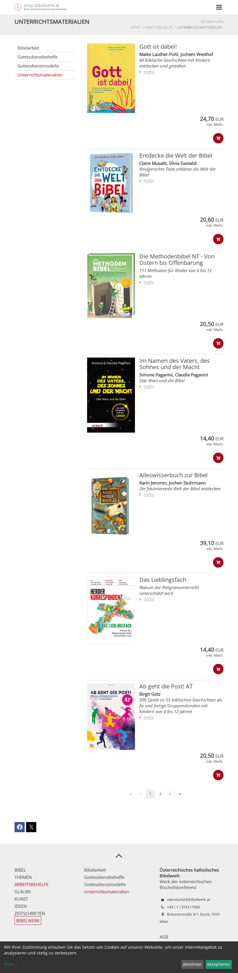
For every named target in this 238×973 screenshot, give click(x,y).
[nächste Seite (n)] (170, 794)
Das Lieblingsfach (162, 580)
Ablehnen (192, 964)
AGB (164, 937)
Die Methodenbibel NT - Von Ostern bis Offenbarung (176, 259)
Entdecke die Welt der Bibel (175, 155)
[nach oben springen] (119, 855)
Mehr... (11, 964)
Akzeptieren (218, 964)
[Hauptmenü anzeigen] (219, 7)
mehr (149, 71)
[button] (20, 827)
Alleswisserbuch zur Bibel (173, 475)
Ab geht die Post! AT (166, 686)
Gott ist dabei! (158, 46)
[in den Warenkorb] (218, 138)
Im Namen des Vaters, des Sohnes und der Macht (174, 364)
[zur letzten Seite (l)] (180, 794)
